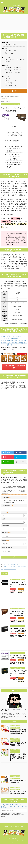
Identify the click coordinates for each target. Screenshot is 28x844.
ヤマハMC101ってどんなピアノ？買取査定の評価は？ (14, 135)
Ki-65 (5, 808)
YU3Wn (21, 805)
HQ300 (11, 806)
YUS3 (2, 806)
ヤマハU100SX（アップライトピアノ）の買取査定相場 (18, 584)
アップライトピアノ (15, 566)
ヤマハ (5, 569)
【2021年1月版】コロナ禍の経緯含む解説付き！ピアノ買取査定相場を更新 (18, 732)
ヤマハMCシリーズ (15, 564)
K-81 (9, 808)
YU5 (6, 806)
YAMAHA (8, 566)
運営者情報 (6, 826)
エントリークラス (6, 564)
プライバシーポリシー (14, 826)
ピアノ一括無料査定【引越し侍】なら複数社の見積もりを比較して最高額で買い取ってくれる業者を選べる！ (14, 343)
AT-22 (15, 806)
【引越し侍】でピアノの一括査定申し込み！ (14, 367)
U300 (16, 805)
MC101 (4, 566)
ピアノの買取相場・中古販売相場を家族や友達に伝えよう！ (14, 165)
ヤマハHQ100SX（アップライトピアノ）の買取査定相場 (18, 673)
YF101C (7, 805)
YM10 (11, 805)
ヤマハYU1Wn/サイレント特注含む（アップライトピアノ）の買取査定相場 (18, 613)
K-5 (23, 806)
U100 (2, 805)
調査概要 (22, 826)
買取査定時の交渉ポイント (14, 142)
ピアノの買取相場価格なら (14, 838)
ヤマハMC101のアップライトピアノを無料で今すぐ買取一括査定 (14, 157)
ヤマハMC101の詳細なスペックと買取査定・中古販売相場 (14, 149)
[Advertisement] (14, 22)
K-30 (19, 806)
